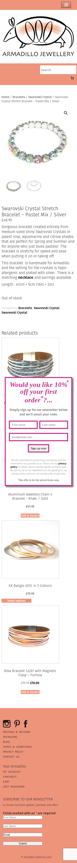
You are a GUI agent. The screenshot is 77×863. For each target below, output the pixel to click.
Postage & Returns (16, 731)
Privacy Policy (13, 751)
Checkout (10, 776)
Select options (16, 601)
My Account (12, 771)
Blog (6, 741)
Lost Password (14, 786)
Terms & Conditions (17, 746)
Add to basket (30, 515)
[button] (65, 112)
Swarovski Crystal (40, 97)
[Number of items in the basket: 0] (72, 78)
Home (5, 97)
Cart (6, 781)
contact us (11, 756)
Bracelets (19, 97)
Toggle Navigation (66, 4)
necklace (25, 277)
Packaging (10, 736)
